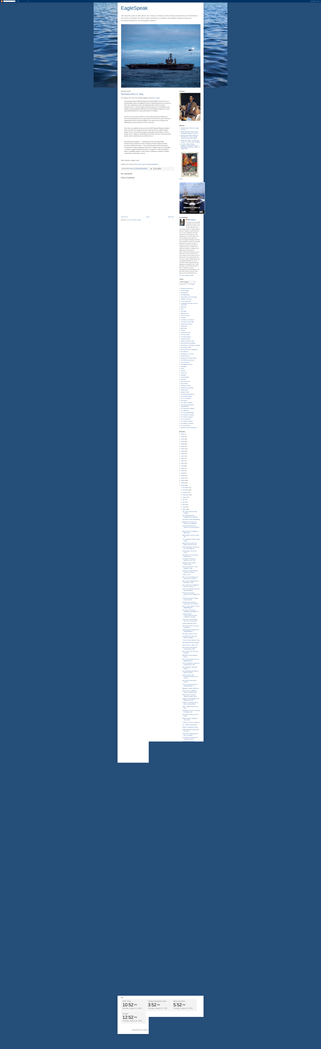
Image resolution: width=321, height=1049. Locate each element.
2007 (182, 480)
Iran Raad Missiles (187, 946)
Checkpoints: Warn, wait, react (190, 936)
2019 (182, 451)
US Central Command (186, 421)
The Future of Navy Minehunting (191, 519)
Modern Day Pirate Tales (187, 341)
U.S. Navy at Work (187, 910)
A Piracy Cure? (186, 574)
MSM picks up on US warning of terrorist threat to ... (191, 765)
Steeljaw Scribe (185, 392)
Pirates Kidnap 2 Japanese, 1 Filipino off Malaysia (189, 838)
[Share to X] (157, 168)
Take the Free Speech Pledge (190, 754)
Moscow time (179, 1001)
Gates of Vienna (185, 315)
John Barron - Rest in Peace (189, 842)
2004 (183, 975)
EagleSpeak (134, 8)
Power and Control (140, 164)
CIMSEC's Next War (186, 299)
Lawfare (183, 330)
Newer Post (124, 217)
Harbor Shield (186, 875)
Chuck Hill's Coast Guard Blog (189, 297)
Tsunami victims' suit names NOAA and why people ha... (190, 826)
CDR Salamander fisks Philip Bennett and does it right (189, 849)
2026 (182, 434)
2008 (182, 478)
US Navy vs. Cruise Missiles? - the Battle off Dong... (190, 571)
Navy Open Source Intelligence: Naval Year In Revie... (190, 585)
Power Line (184, 373)
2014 (182, 463)
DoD (182, 309)
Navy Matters (184, 351)
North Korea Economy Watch (188, 358)
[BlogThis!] (155, 168)
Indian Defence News (186, 324)
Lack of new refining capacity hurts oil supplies (190, 734)
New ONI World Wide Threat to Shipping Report (190, 660)
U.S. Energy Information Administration (187, 405)
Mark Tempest (191, 219)
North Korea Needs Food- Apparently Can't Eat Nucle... (190, 602)
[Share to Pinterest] (160, 168)
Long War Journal (185, 339)
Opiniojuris (183, 366)
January (185, 972)
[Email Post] (151, 168)
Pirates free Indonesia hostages (190, 744)
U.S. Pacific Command (187, 417)
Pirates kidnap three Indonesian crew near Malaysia (190, 547)
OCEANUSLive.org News (187, 360)
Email (180, 179)
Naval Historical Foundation (188, 343)
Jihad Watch (184, 328)
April (184, 507)
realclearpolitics (185, 377)
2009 (182, 475)
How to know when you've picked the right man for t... (190, 761)
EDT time (127, 1001)
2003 (182, 978)
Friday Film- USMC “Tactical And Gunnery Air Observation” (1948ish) (190, 141)
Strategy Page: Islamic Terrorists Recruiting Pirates (191, 966)
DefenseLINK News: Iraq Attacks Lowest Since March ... (190, 527)
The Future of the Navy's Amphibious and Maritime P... (190, 610)
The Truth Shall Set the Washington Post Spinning (189, 516)
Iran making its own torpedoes (190, 866)
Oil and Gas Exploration (188, 873)
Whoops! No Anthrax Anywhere (190, 812)
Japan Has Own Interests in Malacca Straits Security (189, 543)
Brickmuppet (184, 292)
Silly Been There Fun (188, 955)
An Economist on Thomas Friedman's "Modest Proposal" (191, 920)
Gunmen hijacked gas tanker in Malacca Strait (190, 853)
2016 (182, 458)
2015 (182, 461)
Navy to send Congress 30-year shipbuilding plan (191, 606)
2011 (182, 470)
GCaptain (183, 317)
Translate (192, 284)
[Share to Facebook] (158, 168)
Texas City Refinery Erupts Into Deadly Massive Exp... (190, 663)
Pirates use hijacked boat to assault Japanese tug (189, 751)
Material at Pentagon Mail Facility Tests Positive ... (189, 845)
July (184, 499)
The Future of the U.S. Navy (132, 94)
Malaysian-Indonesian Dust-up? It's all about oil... (190, 943)
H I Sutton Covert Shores (187, 319)
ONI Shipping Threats (186, 364)
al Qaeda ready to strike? (189, 933)
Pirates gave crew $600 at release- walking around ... (189, 691)
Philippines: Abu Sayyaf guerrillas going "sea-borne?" (191, 791)
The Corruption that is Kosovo (190, 904)
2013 (182, 466)
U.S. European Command (187, 408)
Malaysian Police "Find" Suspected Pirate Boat (189, 775)
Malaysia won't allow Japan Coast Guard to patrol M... (191, 795)
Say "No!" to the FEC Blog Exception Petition (189, 886)
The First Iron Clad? (187, 890)
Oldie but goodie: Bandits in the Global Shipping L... (190, 630)
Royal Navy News (185, 381)
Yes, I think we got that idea (189, 724)
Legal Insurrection (186, 332)
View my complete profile (186, 275)
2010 (182, 473)
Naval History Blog (186, 347)
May (184, 504)
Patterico (183, 370)
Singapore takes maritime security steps (189, 563)
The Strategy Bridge (186, 396)
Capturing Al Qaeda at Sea (189, 833)
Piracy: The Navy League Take (190, 802)
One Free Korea (185, 362)
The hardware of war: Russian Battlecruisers (190, 555)
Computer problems (187, 952)
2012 (182, 468)
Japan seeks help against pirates (191, 815)
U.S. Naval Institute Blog (187, 412)
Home (147, 217)
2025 (182, 436)
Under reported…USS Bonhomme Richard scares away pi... (190, 676)
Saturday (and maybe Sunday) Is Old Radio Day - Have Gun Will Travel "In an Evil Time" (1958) (189, 137)
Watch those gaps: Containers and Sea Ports (190, 927)
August (185, 497)
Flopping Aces (185, 313)
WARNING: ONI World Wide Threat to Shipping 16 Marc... (190, 779)
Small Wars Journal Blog (187, 387)
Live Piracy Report (186, 336)
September (186, 494)
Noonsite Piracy (185, 356)
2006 (182, 483)
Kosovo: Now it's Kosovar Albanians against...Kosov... (190, 695)
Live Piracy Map (185, 334)
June (184, 502)
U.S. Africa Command (186, 402)
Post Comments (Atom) (134, 220)
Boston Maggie (185, 290)
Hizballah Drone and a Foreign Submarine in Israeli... (190, 818)
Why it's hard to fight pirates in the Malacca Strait (190, 581)
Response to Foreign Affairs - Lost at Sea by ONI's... (190, 863)
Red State (183, 379)
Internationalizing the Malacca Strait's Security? (190, 671)
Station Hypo (184, 390)
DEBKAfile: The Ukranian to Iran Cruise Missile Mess (191, 757)
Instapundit (154, 164)
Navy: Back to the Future (189, 860)
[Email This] (154, 168)
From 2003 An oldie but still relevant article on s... (189, 738)
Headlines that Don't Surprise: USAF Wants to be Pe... (190, 882)
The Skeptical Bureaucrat (187, 394)
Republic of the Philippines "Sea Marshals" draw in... (190, 699)
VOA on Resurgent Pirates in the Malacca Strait (191, 799)
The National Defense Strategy (190, 642)
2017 (182, 456)
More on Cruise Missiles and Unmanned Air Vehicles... (190, 577)
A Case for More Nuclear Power (191, 640)
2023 (182, 441)
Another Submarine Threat (189, 623)
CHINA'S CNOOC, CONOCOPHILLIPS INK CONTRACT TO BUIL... (189, 615)
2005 (182, 485)
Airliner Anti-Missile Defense (190, 727)
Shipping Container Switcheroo (190, 688)
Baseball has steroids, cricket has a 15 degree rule (191, 711)
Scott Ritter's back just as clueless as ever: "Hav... (189, 559)
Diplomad (183, 307)
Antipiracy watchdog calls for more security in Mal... (190, 703)
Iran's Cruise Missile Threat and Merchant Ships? (190, 589)
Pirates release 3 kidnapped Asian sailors (189, 719)
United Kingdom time (157, 1001)
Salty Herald (184, 383)
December (186, 487)
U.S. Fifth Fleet (185, 410)
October (185, 492)
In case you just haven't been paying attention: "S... (190, 685)
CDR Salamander (185, 294)
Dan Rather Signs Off (188, 917)
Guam (125, 1014)
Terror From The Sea (188, 931)
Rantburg (183, 375)
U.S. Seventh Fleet (186, 419)
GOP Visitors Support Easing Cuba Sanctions (190, 598)
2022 (183, 444)
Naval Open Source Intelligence (189, 349)
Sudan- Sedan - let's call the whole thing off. (189, 896)
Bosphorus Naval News (187, 288)
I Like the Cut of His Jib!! (187, 322)
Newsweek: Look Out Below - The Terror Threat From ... (190, 620)
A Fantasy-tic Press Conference (191, 722)
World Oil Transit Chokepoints (189, 427)
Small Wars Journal (186, 385)
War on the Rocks (185, 425)
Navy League (156, 98)
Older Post (171, 217)
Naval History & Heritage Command (190, 345)
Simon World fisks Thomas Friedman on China (189, 747)
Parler (182, 368)
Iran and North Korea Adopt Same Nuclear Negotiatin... (190, 857)
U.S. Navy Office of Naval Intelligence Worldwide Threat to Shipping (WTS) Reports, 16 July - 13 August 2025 (190, 146)
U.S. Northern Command (187, 414)
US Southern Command (187, 423)
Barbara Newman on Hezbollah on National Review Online (190, 907)
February (185, 970)
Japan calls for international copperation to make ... (189, 648)
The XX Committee (186, 398)
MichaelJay (174, 1030)
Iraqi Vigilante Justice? (188, 741)
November (186, 490)
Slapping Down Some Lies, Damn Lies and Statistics (189, 522)
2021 (182, 446)
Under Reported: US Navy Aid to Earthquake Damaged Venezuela (189, 132)
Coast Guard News (186, 301)
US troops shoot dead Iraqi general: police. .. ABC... (189, 787)
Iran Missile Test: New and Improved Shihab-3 (189, 636)
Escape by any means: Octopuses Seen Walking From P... (191, 594)
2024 (183, 439)
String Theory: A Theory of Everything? (189, 893)
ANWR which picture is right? (190, 768)
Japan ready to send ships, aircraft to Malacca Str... (189, 771)
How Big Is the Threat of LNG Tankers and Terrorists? (190, 949)
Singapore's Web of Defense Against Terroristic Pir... (190, 962)
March (185, 509)
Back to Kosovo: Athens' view (190, 645)
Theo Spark (184, 400)
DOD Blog (183, 311)
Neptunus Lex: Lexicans (187, 353)
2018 (182, 453)
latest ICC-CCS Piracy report (190, 835)
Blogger (187, 1030)
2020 (183, 448)
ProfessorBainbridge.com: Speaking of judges (189, 822)
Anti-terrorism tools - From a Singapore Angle (190, 567)
